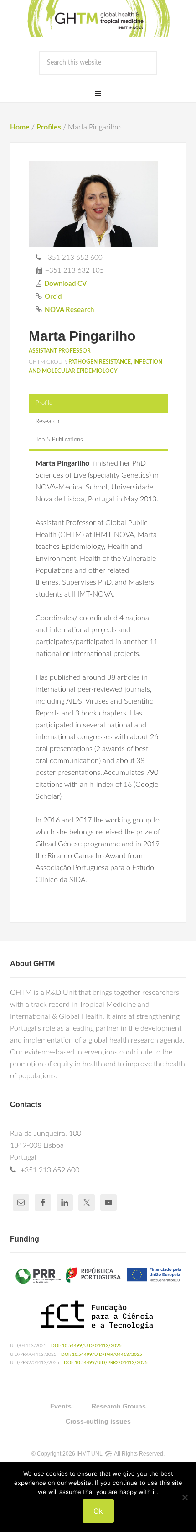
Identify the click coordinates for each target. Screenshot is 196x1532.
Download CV (65, 283)
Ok (98, 1511)
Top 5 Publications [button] (59, 440)
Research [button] (47, 422)
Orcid (53, 296)
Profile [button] (44, 403)
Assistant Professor (60, 351)
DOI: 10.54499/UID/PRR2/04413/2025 (106, 1362)
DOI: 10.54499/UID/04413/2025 (86, 1346)
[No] (184, 1497)
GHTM (98, 18)
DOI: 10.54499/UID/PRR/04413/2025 (101, 1354)
